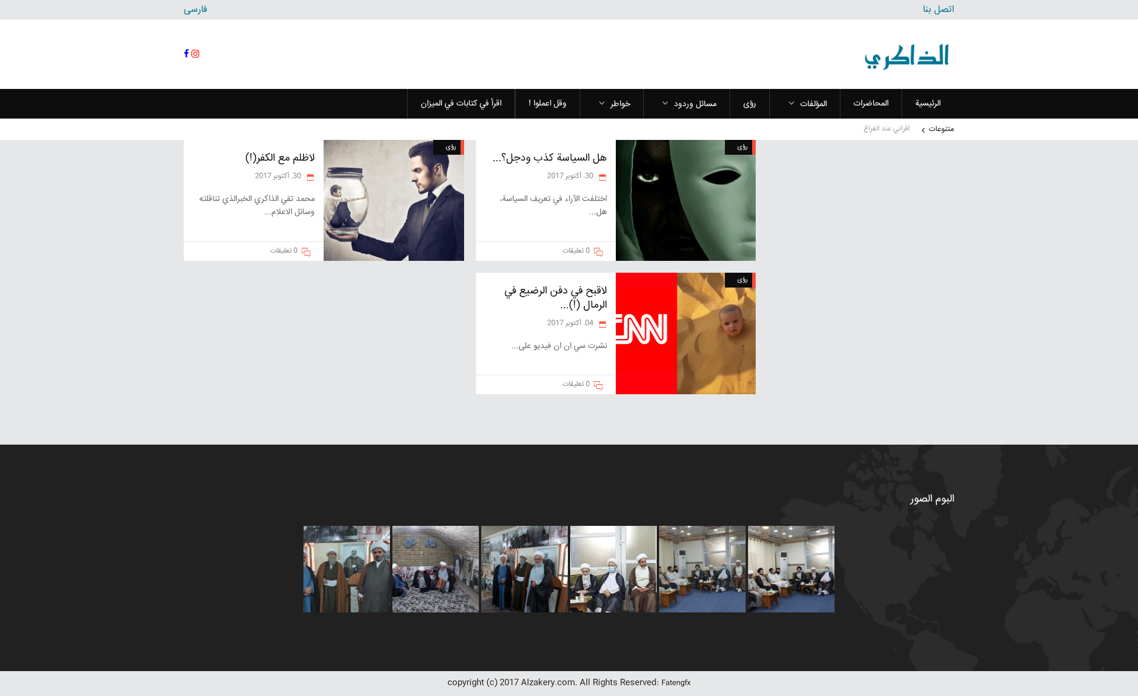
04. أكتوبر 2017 (571, 323)
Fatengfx (676, 683)
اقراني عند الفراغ (887, 129)
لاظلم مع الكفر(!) (280, 158)
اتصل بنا (938, 9)
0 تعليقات (576, 251)
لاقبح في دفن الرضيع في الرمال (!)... (555, 298)
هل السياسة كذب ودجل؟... (550, 158)
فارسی (195, 9)
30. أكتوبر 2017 (571, 176)
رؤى (742, 147)
